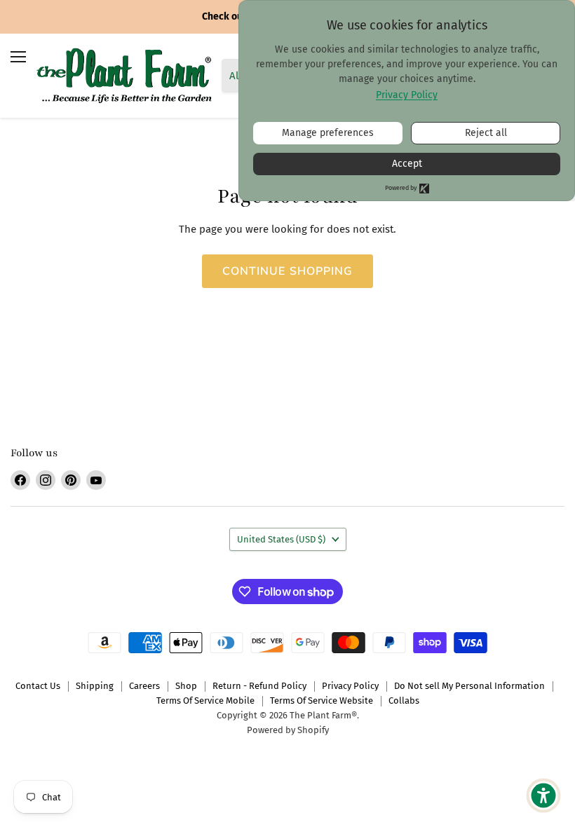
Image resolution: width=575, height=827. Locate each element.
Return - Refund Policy (259, 686)
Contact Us (37, 686)
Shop (186, 686)
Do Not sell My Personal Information (469, 686)
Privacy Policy (350, 686)
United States (281, 539)
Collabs (403, 700)
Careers (144, 686)
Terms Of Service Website (321, 700)
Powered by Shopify (288, 730)
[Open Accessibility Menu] (543, 795)
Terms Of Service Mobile (205, 700)
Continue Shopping (287, 271)
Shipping (95, 686)
